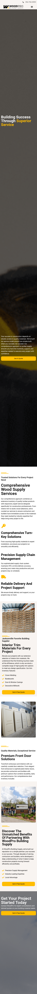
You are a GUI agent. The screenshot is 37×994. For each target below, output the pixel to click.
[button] (31, 6)
